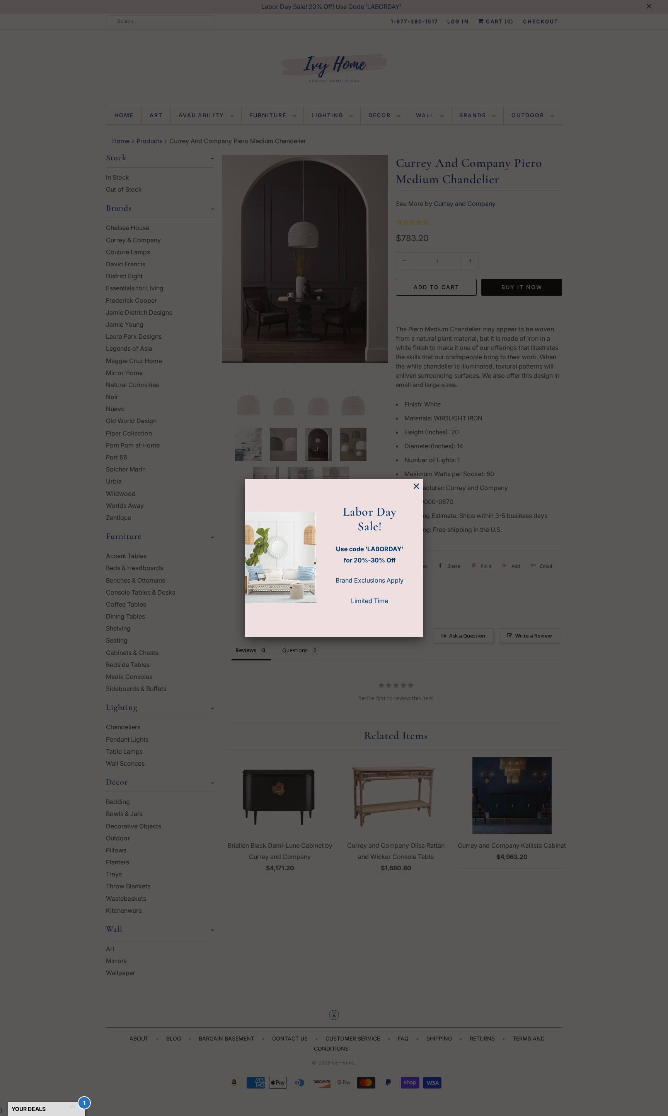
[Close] (416, 486)
